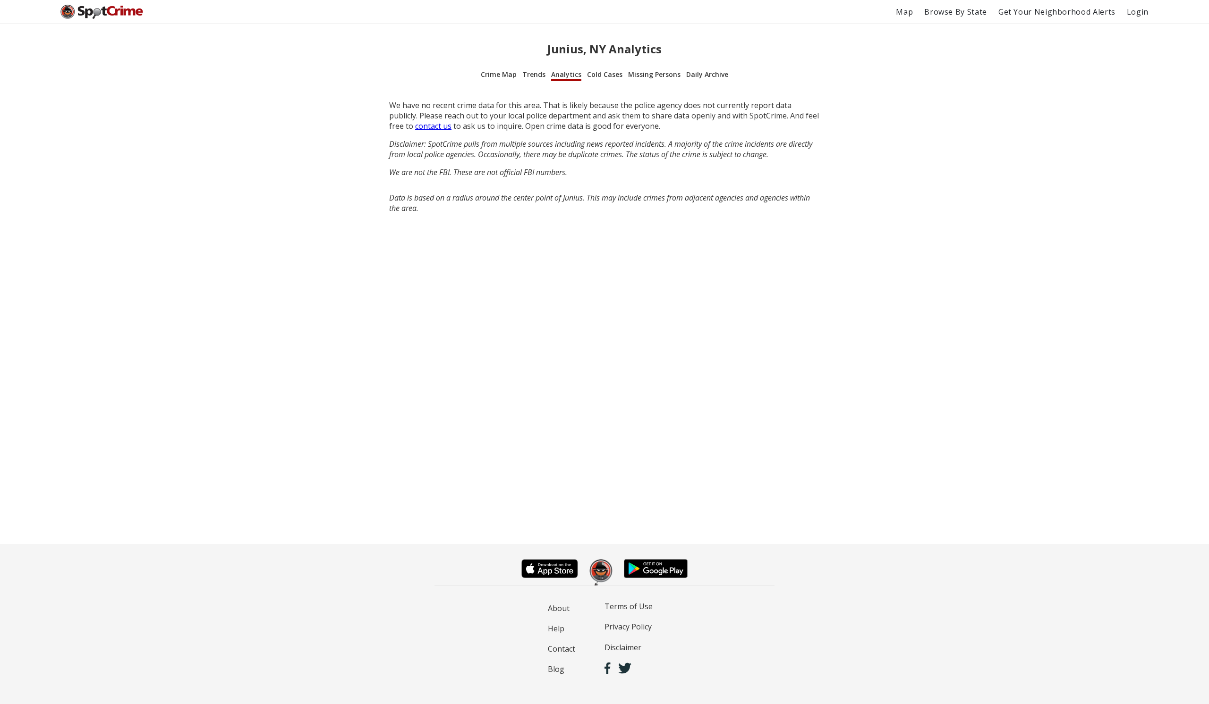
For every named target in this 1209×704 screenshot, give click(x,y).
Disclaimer (622, 647)
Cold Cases (604, 74)
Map (904, 12)
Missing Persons (654, 74)
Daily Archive (707, 74)
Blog (556, 669)
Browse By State (955, 12)
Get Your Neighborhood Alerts (1056, 12)
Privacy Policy (628, 626)
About (559, 608)
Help (556, 628)
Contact (561, 649)
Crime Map (499, 74)
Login (1138, 12)
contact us (433, 126)
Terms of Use (628, 606)
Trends (533, 74)
